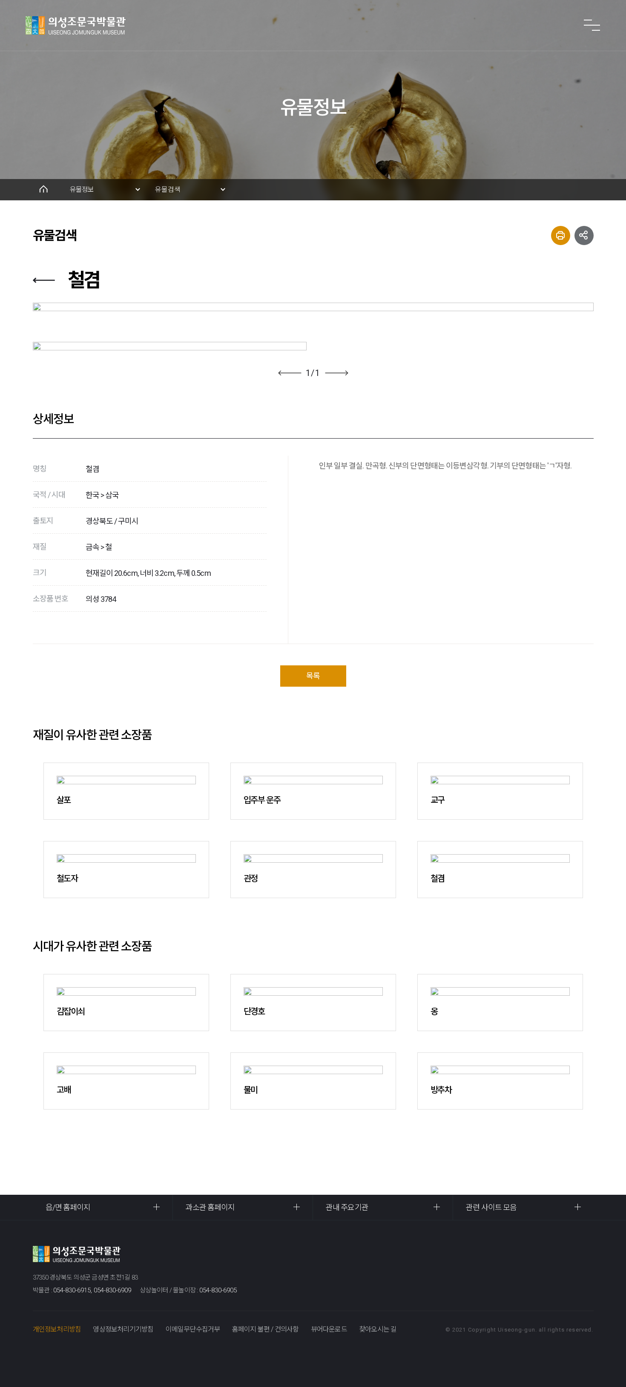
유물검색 (168, 189)
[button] (290, 373)
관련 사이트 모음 (491, 1207)
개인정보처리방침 (57, 1329)
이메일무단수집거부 (193, 1329)
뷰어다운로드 (329, 1329)
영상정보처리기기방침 (123, 1329)
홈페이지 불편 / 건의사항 (265, 1329)
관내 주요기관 (347, 1207)
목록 (313, 675)
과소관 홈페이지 (210, 1207)
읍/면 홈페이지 (68, 1207)
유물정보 (82, 189)
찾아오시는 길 (377, 1329)
